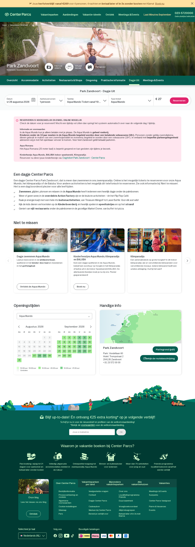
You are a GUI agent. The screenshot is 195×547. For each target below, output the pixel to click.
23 (49, 351)
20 (34, 351)
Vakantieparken (49, 14)
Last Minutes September (157, 14)
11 (24, 347)
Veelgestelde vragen (98, 491)
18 (24, 351)
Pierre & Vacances (157, 506)
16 (50, 347)
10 (19, 347)
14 (40, 347)
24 (19, 356)
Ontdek (110, 14)
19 (29, 351)
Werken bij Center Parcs (100, 510)
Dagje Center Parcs (98, 501)
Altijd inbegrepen (127, 510)
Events (152, 510)
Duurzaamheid (126, 501)
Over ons (123, 491)
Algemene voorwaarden (65, 502)
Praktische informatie (113, 80)
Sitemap (62, 510)
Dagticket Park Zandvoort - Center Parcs (84, 158)
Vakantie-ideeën (92, 14)
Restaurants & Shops (70, 80)
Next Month (89, 326)
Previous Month (20, 326)
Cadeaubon (94, 506)
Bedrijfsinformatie (67, 491)
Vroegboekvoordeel (128, 506)
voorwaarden (88, 425)
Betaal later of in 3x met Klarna (129, 515)
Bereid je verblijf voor (98, 514)
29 (44, 356)
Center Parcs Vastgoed (160, 501)
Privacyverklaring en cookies (68, 496)
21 (39, 351)
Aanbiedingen (70, 14)
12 (29, 347)
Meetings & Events (129, 14)
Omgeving (91, 80)
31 (19, 360)
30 (49, 356)
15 (44, 347)
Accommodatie (30, 80)
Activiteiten (48, 80)
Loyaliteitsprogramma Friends (129, 496)
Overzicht (12, 80)
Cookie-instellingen (68, 506)
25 (24, 356)
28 (39, 356)
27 (34, 356)
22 (44, 351)
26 (29, 356)
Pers (61, 514)
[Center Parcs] (18, 14)
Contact (92, 495)
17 (19, 351)
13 (34, 347)
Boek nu (159, 3)
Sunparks (153, 495)
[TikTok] (72, 536)
